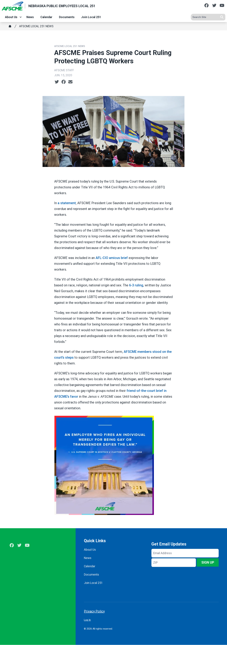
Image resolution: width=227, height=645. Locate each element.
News (30, 17)
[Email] (70, 81)
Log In (87, 619)
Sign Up (207, 562)
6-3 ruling (136, 285)
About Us (11, 17)
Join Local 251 (91, 17)
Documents (66, 17)
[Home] (10, 26)
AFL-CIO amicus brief (112, 258)
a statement (67, 203)
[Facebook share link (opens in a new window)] (63, 81)
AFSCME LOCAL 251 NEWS (36, 26)
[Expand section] (20, 17)
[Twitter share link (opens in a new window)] (56, 81)
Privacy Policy (94, 611)
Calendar (46, 17)
